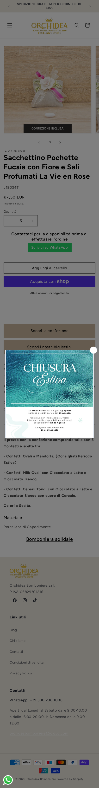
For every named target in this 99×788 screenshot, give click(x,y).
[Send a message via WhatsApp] (8, 780)
